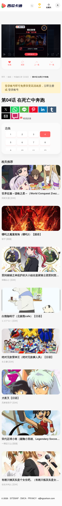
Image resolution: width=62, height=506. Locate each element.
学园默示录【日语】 (21, 77)
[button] (32, 6)
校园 (9, 77)
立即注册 (49, 85)
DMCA (23, 498)
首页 (3, 76)
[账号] (58, 5)
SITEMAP (14, 498)
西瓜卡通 (11, 5)
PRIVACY (32, 498)
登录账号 (13, 89)
